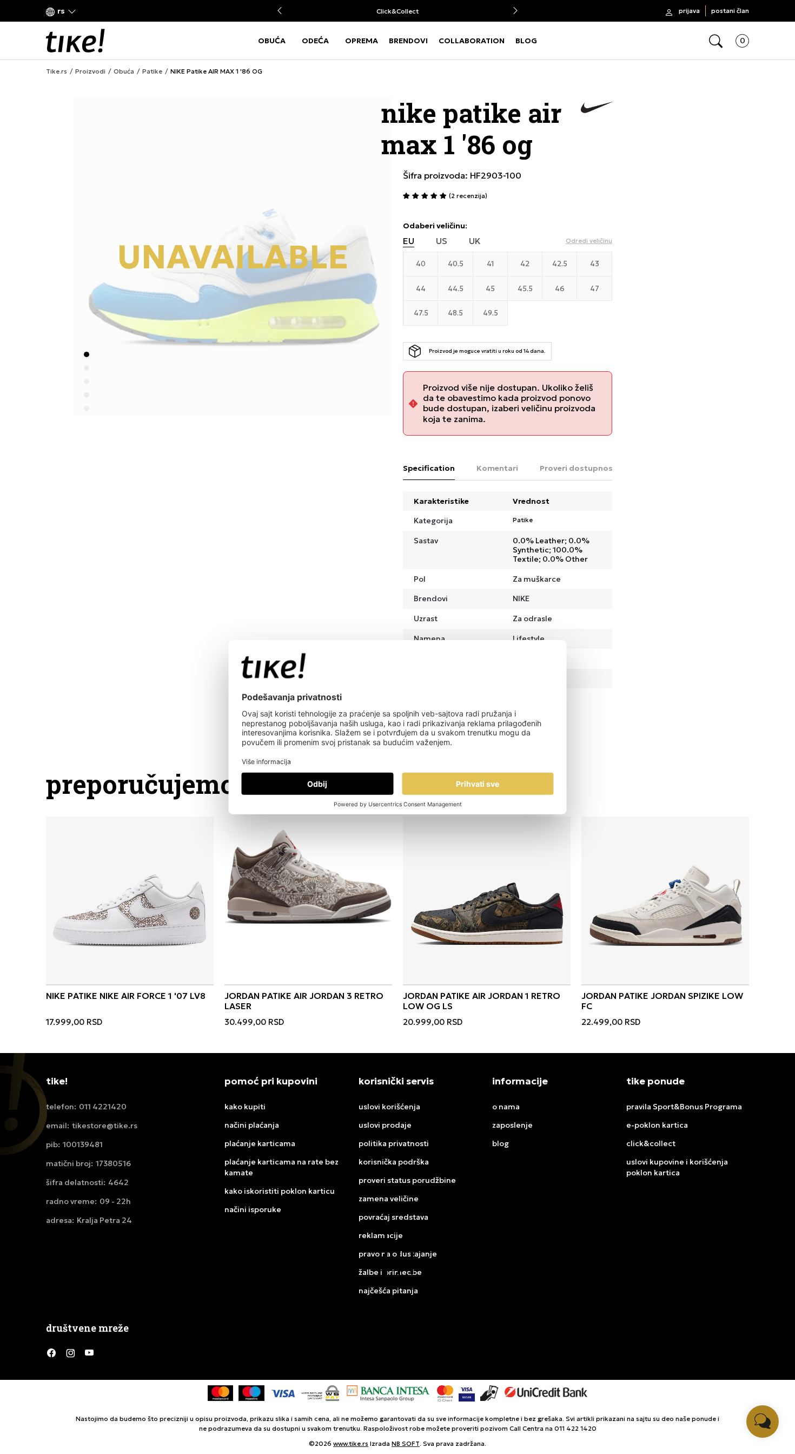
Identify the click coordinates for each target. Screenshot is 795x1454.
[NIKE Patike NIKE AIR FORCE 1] (130, 900)
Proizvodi (90, 71)
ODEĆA (315, 40)
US (441, 241)
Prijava (689, 10)
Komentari (497, 468)
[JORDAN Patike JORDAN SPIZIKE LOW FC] (665, 900)
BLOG (526, 40)
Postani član (730, 10)
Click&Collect (397, 11)
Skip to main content (90, 11)
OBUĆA (272, 40)
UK (475, 241)
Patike (152, 71)
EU (408, 241)
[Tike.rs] (75, 40)
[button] (61, 11)
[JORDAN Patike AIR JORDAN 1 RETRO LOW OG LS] (487, 900)
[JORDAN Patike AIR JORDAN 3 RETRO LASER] (308, 876)
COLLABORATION (472, 40)
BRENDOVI (408, 40)
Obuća (124, 71)
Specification (429, 468)
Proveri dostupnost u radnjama (601, 468)
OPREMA (361, 40)
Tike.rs (56, 71)
